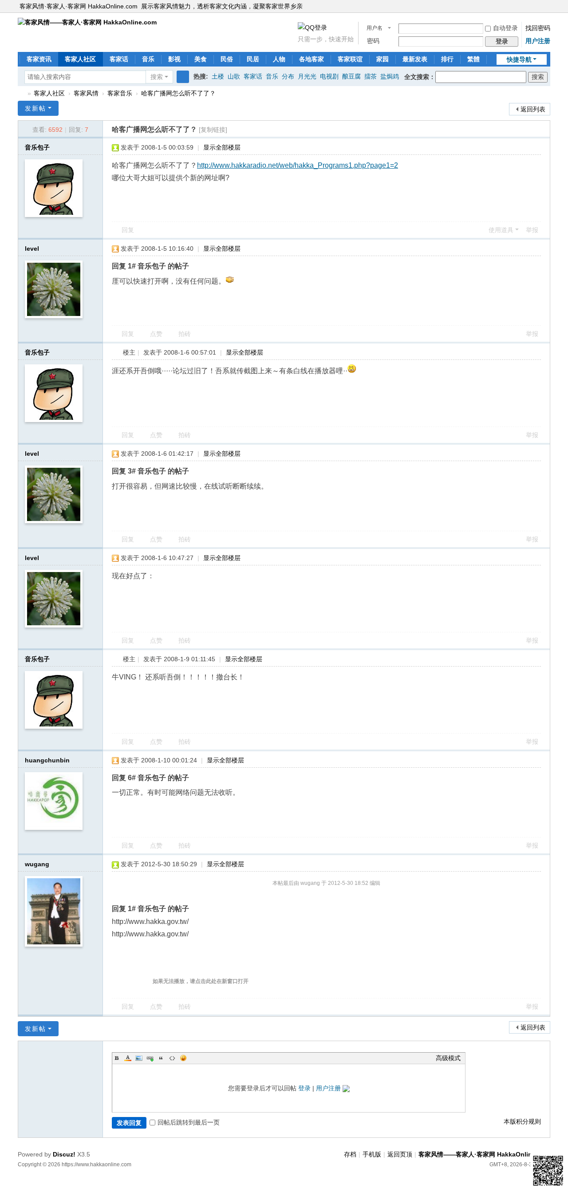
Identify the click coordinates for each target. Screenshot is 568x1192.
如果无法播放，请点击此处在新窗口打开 (200, 981)
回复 (128, 229)
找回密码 (537, 28)
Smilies (183, 1058)
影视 (174, 59)
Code (172, 1058)
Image (138, 1058)
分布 (288, 76)
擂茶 (370, 76)
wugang (37, 864)
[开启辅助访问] (548, 6)
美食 (200, 59)
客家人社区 (80, 59)
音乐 (148, 59)
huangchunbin (47, 760)
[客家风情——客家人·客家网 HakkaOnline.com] (87, 21)
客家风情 (86, 93)
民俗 (227, 59)
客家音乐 (119, 93)
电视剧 (329, 76)
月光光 (307, 76)
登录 (304, 1088)
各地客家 (311, 59)
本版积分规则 (522, 1121)
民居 (253, 59)
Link (150, 1058)
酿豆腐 (351, 76)
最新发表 (414, 59)
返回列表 (533, 109)
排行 (447, 59)
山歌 (234, 76)
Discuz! (64, 1154)
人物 (279, 59)
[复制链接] (213, 129)
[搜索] (183, 77)
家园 (382, 59)
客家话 (119, 59)
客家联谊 (350, 59)
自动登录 (505, 28)
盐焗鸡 (389, 76)
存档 (350, 1154)
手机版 (372, 1154)
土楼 (218, 76)
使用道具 (501, 229)
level (32, 248)
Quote (161, 1058)
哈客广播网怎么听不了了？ (178, 93)
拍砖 (184, 333)
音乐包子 (37, 147)
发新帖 (35, 108)
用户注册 (537, 40)
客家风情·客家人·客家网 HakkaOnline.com (79, 6)
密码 (373, 40)
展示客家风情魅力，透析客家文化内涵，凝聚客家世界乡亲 (222, 6)
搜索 (156, 76)
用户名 (375, 28)
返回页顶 (399, 1154)
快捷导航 (519, 59)
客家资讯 (39, 59)
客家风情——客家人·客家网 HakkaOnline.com (21, 93)
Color (127, 1058)
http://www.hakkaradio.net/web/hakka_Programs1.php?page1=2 (297, 165)
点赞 (156, 333)
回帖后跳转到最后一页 (189, 1122)
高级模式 (448, 1058)
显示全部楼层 (222, 147)
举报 (532, 229)
